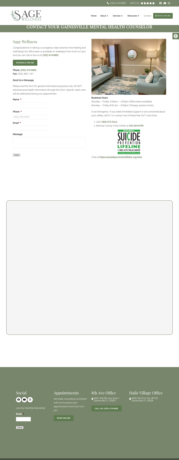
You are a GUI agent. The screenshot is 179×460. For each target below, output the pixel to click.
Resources (132, 16)
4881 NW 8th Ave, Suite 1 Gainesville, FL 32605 (107, 399)
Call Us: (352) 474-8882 (106, 408)
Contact (147, 16)
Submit (16, 155)
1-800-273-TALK (108, 121)
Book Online (164, 16)
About (103, 16)
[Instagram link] (169, 3)
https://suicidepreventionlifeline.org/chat (121, 157)
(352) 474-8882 (118, 3)
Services (117, 16)
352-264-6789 (136, 125)
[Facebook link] (161, 3)
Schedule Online (25, 63)
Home (93, 16)
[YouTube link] (165, 3)
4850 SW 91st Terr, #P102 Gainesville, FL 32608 (145, 399)
